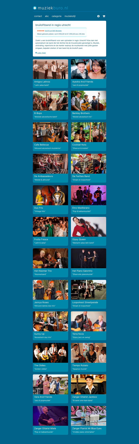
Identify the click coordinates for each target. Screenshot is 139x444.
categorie (57, 16)
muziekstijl (70, 16)
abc (47, 16)
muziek (53, 8)
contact (38, 16)
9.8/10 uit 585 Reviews (53, 31)
